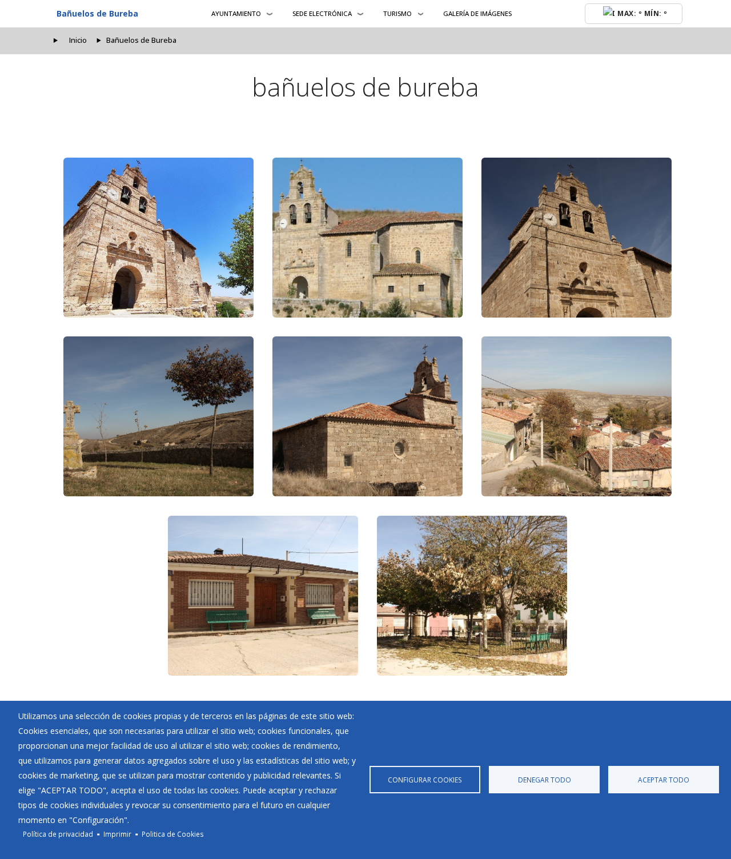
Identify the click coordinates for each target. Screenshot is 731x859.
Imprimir (117, 833)
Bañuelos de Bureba (97, 13)
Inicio (78, 40)
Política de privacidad (58, 833)
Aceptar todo (663, 779)
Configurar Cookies (425, 779)
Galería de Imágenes (477, 13)
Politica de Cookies (173, 833)
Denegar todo (544, 779)
